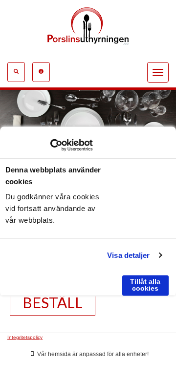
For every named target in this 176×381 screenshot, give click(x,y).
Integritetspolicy (25, 337)
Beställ (52, 302)
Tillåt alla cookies (145, 284)
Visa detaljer (128, 255)
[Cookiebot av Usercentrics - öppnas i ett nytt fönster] (50, 145)
